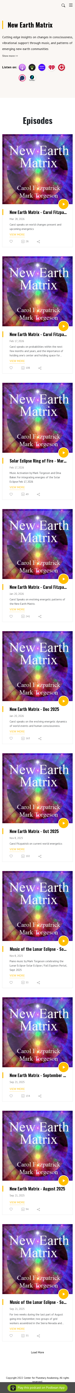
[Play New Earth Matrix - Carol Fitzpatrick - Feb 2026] (63, 326)
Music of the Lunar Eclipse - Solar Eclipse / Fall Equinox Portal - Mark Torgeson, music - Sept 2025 (38, 949)
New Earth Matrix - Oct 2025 (34, 831)
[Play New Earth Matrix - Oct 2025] (63, 823)
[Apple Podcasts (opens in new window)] (22, 67)
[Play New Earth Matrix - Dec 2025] (63, 701)
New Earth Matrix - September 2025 (38, 1075)
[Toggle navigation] (71, 5)
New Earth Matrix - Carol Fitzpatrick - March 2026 (38, 212)
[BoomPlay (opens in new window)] (32, 77)
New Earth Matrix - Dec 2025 (34, 709)
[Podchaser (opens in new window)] (22, 77)
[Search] (63, 5)
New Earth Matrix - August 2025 (37, 1189)
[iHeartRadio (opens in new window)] (51, 67)
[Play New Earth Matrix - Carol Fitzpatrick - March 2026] (63, 204)
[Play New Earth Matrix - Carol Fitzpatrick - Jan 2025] (63, 579)
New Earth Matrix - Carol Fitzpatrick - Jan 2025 (38, 587)
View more (17, 234)
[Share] (39, 241)
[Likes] (11, 241)
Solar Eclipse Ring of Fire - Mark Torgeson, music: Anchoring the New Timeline (38, 461)
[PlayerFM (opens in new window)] (61, 67)
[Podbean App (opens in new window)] (32, 67)
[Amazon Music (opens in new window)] (41, 67)
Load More (37, 1352)
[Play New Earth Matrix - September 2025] (63, 1067)
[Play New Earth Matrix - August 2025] (63, 1180)
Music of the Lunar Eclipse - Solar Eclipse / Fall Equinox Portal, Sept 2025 (38, 1302)
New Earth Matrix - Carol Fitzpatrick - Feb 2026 (38, 334)
